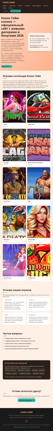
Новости (10, 8)
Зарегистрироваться (26, 400)
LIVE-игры (45, 5)
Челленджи (27, 5)
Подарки (5, 5)
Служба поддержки (36, 5)
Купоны (4, 8)
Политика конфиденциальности (21, 427)
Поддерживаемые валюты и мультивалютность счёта (20, 341)
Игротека (20, 5)
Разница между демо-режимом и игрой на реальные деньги (22, 348)
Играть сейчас (5, 66)
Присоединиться (15, 11)
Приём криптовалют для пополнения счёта (17, 346)
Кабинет (6, 11)
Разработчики (12, 5)
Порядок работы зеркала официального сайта (18, 338)
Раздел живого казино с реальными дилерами (18, 343)
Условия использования (34, 427)
